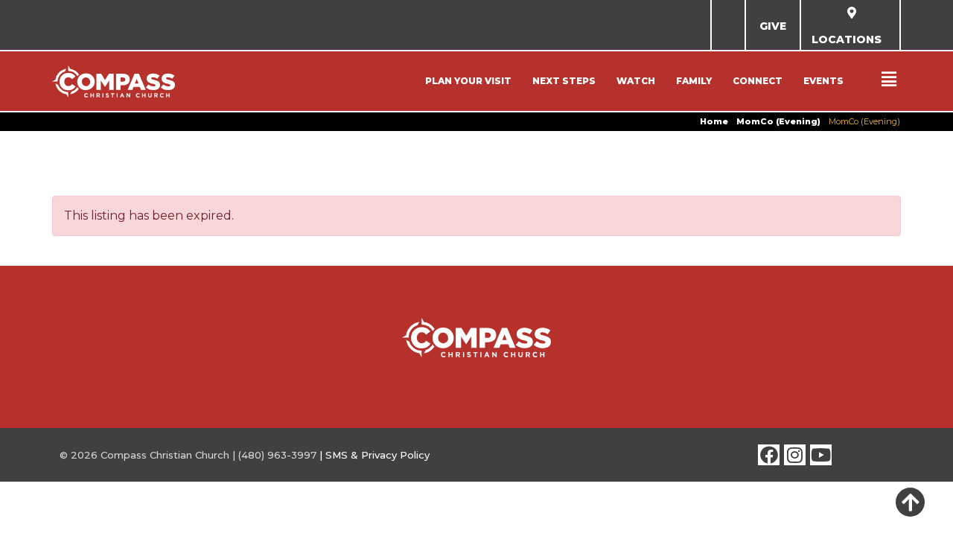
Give (772, 26)
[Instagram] (795, 455)
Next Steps (564, 80)
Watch (635, 80)
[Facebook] (769, 455)
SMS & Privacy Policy (377, 455)
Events (823, 80)
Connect (758, 80)
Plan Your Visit (468, 80)
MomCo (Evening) (778, 121)
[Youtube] (821, 455)
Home (714, 121)
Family (694, 80)
